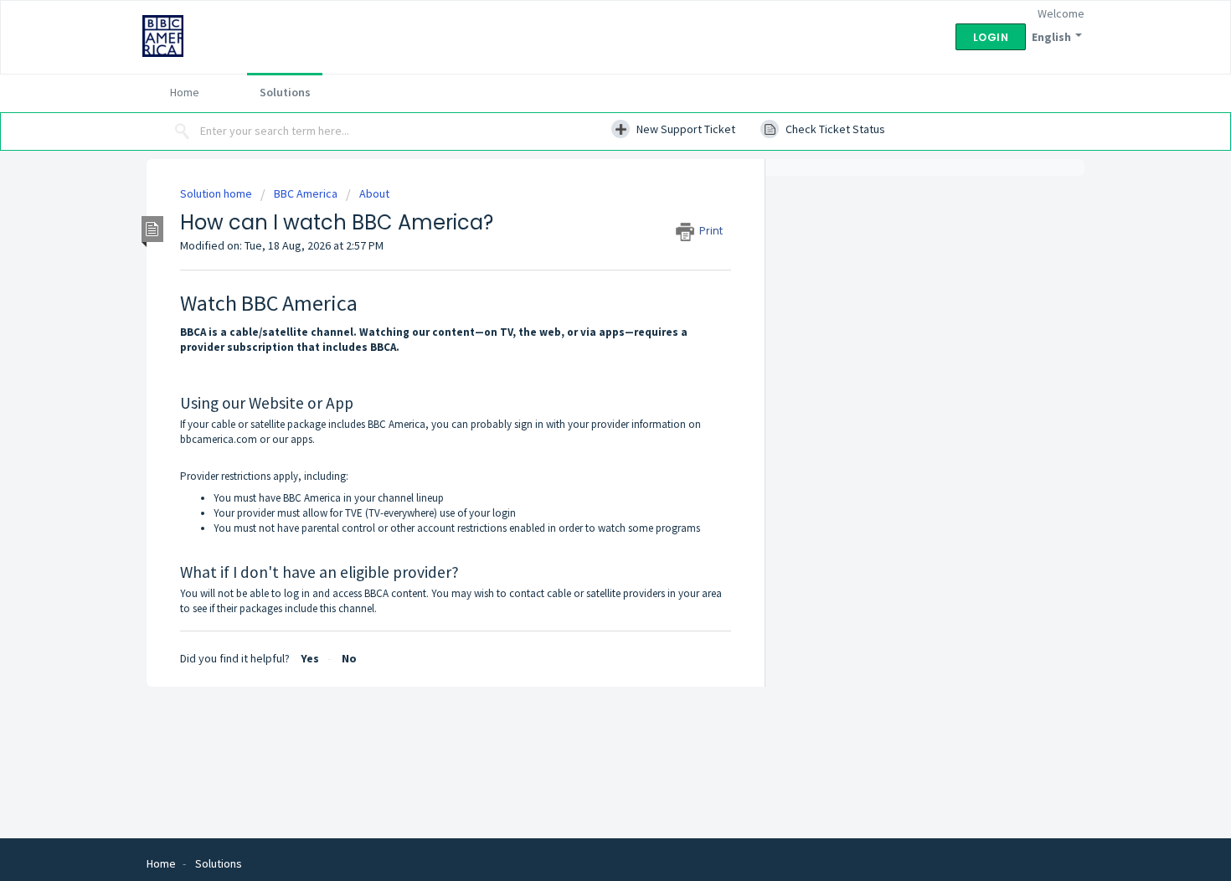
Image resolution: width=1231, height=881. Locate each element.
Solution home (217, 193)
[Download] (584, 219)
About (374, 193)
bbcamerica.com (218, 439)
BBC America (305, 193)
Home (184, 92)
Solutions (285, 92)
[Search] (182, 131)
